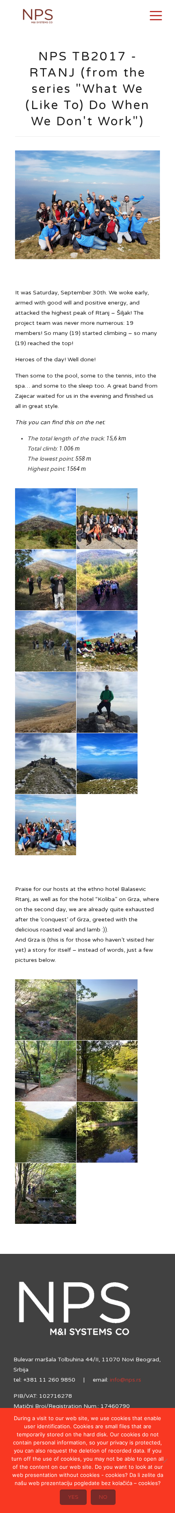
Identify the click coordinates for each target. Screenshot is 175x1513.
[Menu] (156, 15)
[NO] (165, 1461)
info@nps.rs (125, 1379)
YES (73, 1497)
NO (103, 1497)
